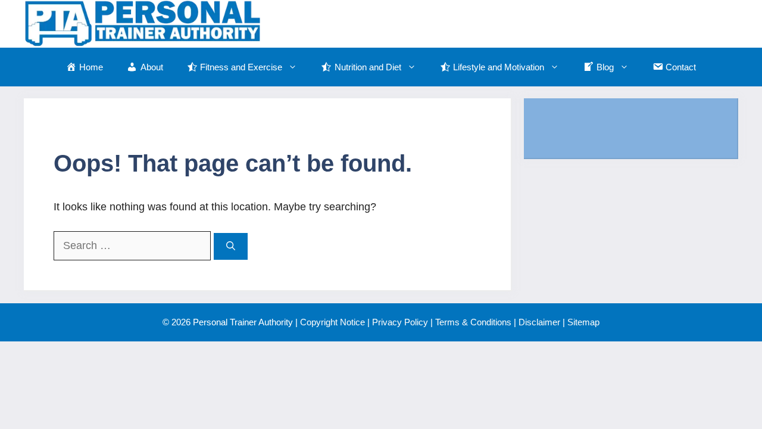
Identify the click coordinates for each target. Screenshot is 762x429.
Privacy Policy (400, 322)
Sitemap (583, 322)
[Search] (231, 246)
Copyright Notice (332, 322)
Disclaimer (539, 322)
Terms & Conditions (473, 322)
